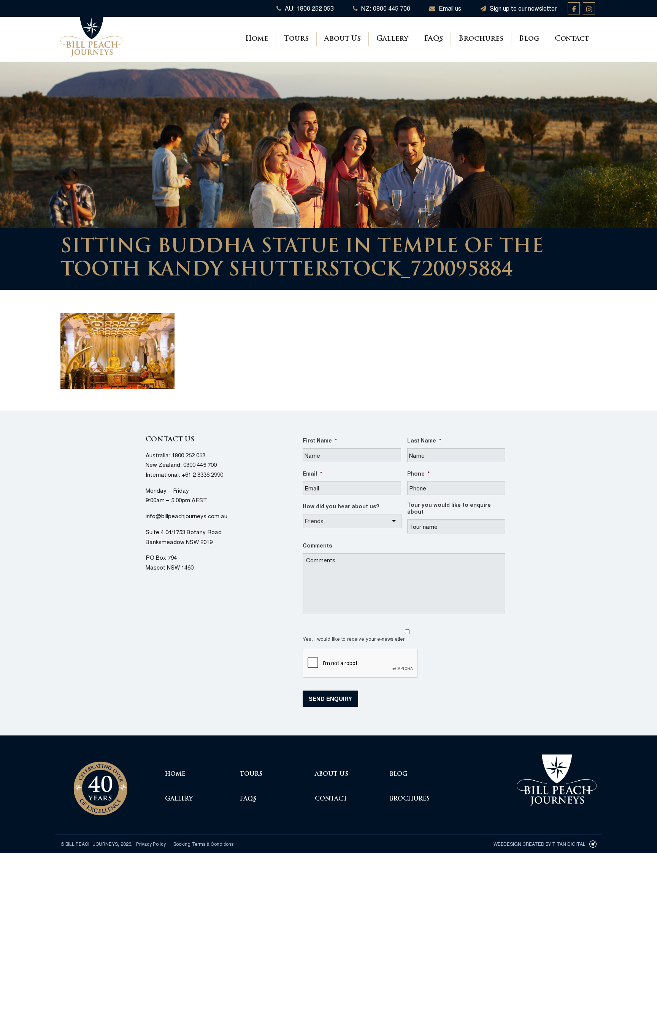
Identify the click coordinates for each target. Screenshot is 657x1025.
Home (256, 39)
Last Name (424, 440)
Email (312, 473)
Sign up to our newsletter (522, 8)
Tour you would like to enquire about (449, 508)
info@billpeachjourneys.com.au (186, 516)
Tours (296, 39)
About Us (342, 39)
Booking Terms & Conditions (203, 843)
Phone (418, 473)
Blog (529, 39)
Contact (572, 39)
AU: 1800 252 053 (308, 8)
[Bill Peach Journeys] (100, 784)
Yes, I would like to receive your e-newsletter (354, 638)
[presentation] (360, 663)
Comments (317, 545)
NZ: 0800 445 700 (385, 8)
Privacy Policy (151, 843)
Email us (449, 8)
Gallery (392, 39)
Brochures (481, 39)
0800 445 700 (200, 464)
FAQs (433, 39)
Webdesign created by (540, 843)
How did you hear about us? (341, 506)
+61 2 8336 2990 (202, 474)
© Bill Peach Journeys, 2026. (96, 843)
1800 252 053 (188, 455)
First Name (320, 440)
